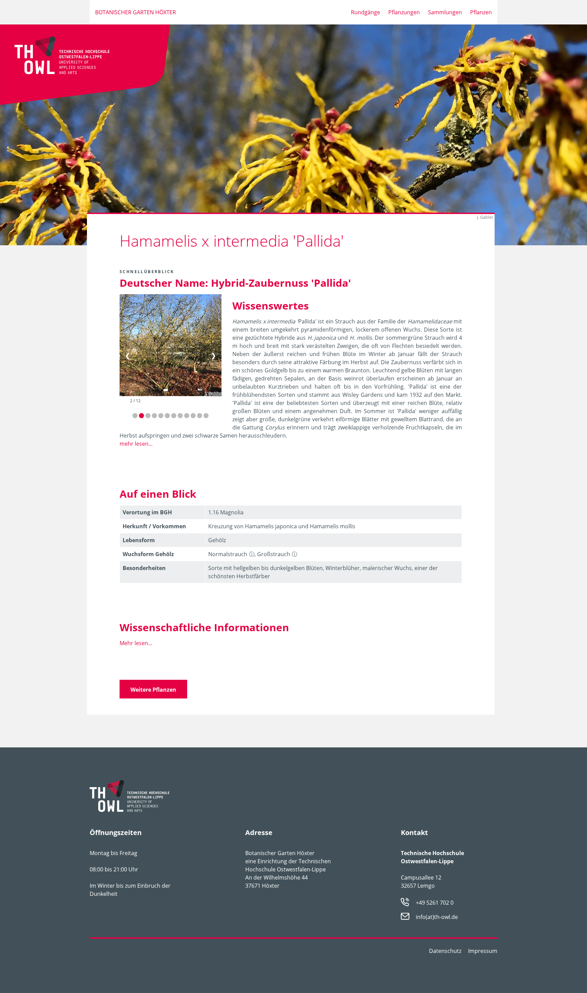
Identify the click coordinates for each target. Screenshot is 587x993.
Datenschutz (445, 951)
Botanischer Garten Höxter (135, 12)
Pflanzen (481, 12)
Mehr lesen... (136, 643)
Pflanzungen (404, 12)
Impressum (482, 951)
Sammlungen (445, 12)
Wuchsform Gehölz (148, 554)
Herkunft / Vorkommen (154, 526)
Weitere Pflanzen (153, 689)
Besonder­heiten (144, 568)
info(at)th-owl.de (437, 917)
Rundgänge (365, 12)
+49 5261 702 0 (434, 902)
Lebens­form (139, 540)
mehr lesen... (136, 443)
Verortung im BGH (147, 512)
